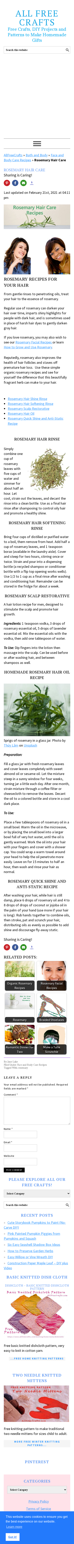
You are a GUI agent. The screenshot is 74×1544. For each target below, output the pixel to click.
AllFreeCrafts (13, 155)
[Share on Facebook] (15, 183)
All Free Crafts (37, 17)
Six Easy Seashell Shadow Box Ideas (33, 1244)
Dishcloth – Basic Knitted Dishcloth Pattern (37, 1287)
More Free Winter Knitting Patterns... (37, 1443)
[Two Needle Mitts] (37, 1403)
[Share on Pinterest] (7, 183)
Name (8, 1129)
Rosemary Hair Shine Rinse (27, 398)
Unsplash (30, 745)
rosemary (23, 1067)
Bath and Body (37, 155)
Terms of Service (38, 1508)
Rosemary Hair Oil (21, 413)
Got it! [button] (12, 1536)
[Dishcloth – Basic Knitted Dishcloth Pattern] (37, 1315)
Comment (11, 1094)
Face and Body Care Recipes (32, 1064)
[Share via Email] (23, 183)
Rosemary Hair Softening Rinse (30, 403)
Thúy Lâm (11, 745)
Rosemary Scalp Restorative (28, 408)
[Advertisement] (37, 99)
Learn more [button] (14, 1526)
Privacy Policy (38, 1501)
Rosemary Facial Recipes (33, 342)
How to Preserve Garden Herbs (30, 1251)
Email (8, 1142)
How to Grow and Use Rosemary (28, 347)
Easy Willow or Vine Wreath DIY (30, 1257)
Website (9, 1156)
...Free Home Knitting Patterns (37, 1358)
